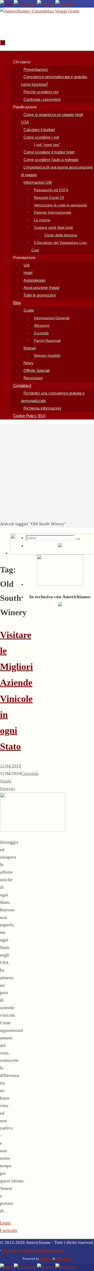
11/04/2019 (10, 765)
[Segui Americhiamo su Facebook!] (25, 3)
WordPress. (64, 1259)
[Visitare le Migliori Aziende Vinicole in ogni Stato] (32, 830)
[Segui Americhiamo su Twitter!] (46, 3)
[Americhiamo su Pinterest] (65, 3)
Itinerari (7, 788)
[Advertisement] (47, 471)
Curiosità (29, 773)
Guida (5, 781)
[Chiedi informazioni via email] (7, 3)
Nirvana (46, 1259)
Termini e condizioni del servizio (33, 1250)
